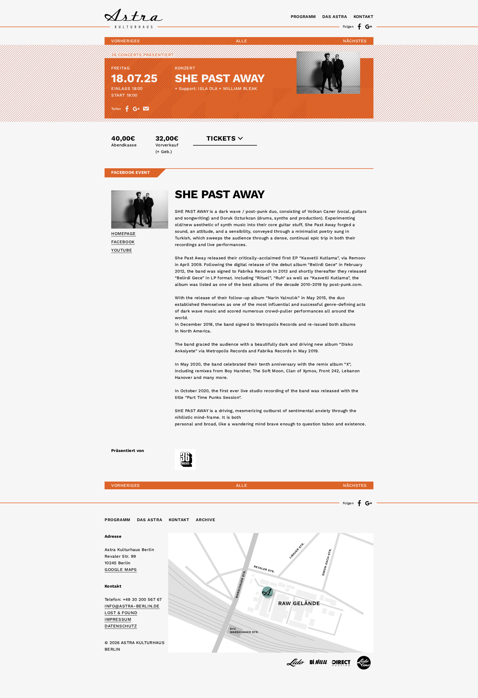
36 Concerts (126, 54)
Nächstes (355, 40)
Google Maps (121, 569)
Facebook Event (130, 172)
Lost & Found (121, 612)
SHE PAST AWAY (220, 78)
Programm (303, 16)
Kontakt (363, 16)
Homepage (123, 233)
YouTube (121, 250)
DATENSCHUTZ (121, 626)
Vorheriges (125, 40)
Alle (241, 40)
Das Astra (334, 16)
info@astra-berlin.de (132, 606)
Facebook (123, 241)
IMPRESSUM (118, 619)
